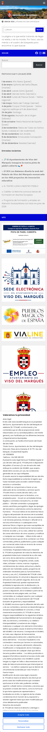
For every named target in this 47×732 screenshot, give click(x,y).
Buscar (5, 60)
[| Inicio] (2, 3)
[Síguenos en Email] (44, 53)
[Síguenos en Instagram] (40, 53)
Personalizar (23, 721)
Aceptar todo (23, 715)
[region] (23, 571)
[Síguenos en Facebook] (36, 53)
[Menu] (44, 3)
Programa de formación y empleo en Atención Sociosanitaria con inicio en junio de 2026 (23, 203)
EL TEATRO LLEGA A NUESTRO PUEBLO (21, 186)
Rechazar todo (23, 727)
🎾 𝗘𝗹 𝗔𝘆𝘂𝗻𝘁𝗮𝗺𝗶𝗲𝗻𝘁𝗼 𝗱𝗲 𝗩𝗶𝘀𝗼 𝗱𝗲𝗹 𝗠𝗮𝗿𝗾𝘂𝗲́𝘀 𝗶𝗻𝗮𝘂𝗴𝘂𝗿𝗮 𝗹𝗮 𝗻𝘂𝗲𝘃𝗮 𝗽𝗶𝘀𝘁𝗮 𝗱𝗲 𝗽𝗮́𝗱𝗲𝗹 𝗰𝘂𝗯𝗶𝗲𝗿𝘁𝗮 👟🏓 (21, 162)
